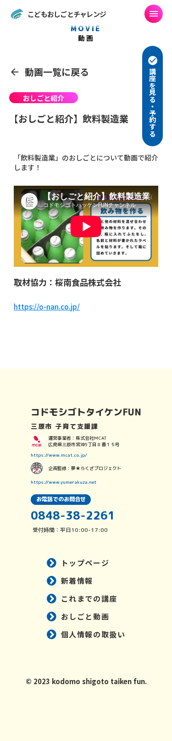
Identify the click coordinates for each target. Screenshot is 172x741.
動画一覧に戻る (57, 72)
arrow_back (14, 71)
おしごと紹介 (43, 98)
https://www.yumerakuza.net (63, 482)
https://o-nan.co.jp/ (47, 306)
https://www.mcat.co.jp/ (59, 455)
